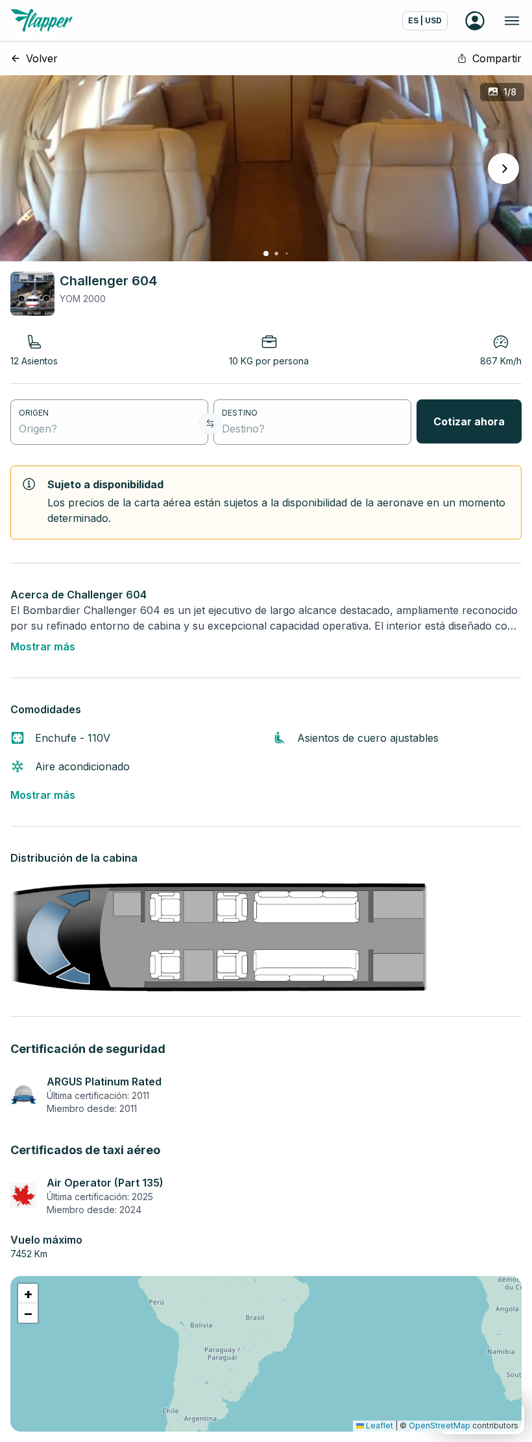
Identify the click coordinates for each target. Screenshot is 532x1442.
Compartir (497, 58)
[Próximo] (503, 168)
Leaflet (378, 1425)
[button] (28, 1293)
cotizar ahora (469, 421)
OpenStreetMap (439, 1425)
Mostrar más (42, 646)
